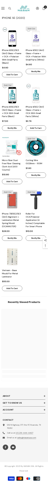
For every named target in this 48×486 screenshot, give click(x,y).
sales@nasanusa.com (26, 437)
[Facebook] (5, 447)
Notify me (35, 71)
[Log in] (37, 8)
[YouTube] (13, 447)
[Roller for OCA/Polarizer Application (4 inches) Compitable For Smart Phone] (36, 200)
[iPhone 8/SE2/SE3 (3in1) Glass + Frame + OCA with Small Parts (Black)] (12, 93)
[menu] (3, 8)
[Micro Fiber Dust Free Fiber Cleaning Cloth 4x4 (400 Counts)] (12, 146)
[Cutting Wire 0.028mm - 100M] (36, 146)
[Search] (9, 8)
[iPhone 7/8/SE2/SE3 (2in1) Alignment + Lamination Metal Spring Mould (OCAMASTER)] (12, 200)
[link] (24, 371)
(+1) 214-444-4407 (24, 433)
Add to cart (12, 74)
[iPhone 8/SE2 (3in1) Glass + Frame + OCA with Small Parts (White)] (36, 93)
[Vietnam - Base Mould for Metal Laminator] (12, 256)
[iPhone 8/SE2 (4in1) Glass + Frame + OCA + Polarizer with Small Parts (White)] (36, 36)
